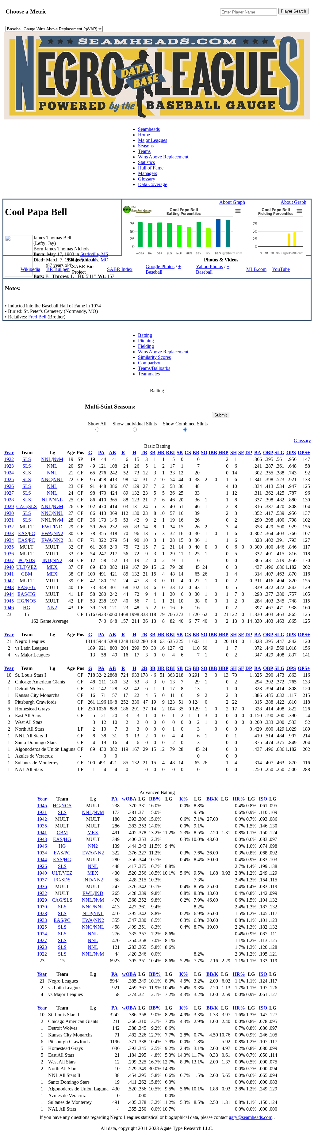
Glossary (146, 178)
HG (32, 587)
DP (248, 452)
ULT (21, 567)
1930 (9, 513)
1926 (9, 486)
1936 (9, 553)
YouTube (281, 269)
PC (32, 533)
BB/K (212, 798)
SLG (279, 452)
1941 (9, 573)
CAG (21, 506)
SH (233, 452)
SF (241, 452)
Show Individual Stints (135, 423)
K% (183, 798)
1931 (9, 520)
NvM (58, 459)
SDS (30, 560)
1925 (9, 479)
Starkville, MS (94, 254)
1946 (9, 607)
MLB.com (256, 269)
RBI (170, 452)
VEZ (32, 567)
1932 (9, 526)
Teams (144, 151)
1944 (9, 594)
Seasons (146, 145)
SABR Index (119, 269)
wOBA (129, 798)
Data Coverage (152, 184)
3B (152, 452)
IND (58, 526)
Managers (147, 173)
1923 (9, 466)
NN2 (58, 533)
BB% (155, 798)
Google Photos (160, 266)
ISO (263, 798)
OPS (291, 452)
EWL (47, 526)
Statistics (146, 162)
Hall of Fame (150, 167)
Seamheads (149, 129)
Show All (97, 423)
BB (196, 452)
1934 (9, 540)
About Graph (232, 202)
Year (9, 452)
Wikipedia (30, 269)
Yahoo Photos (209, 266)
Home (144, 134)
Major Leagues (152, 140)
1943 (9, 587)
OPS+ (304, 452)
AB (112, 452)
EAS (23, 533)
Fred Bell (37, 316)
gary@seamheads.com (250, 1117)
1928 (9, 499)
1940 (9, 567)
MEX (52, 567)
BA (257, 452)
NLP (46, 499)
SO (204, 452)
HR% (239, 798)
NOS (31, 600)
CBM (26, 573)
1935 (9, 547)
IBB (213, 452)
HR (161, 452)
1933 (9, 533)
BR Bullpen (58, 269)
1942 (9, 580)
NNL (46, 459)
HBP (223, 452)
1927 (9, 493)
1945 (9, 600)
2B (144, 452)
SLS (26, 459)
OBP (268, 452)
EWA (46, 533)
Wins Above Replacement (163, 156)
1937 (9, 560)
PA (101, 452)
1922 (9, 459)
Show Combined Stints (185, 423)
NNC (46, 479)
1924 (9, 472)
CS (188, 452)
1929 (9, 506)
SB (180, 452)
